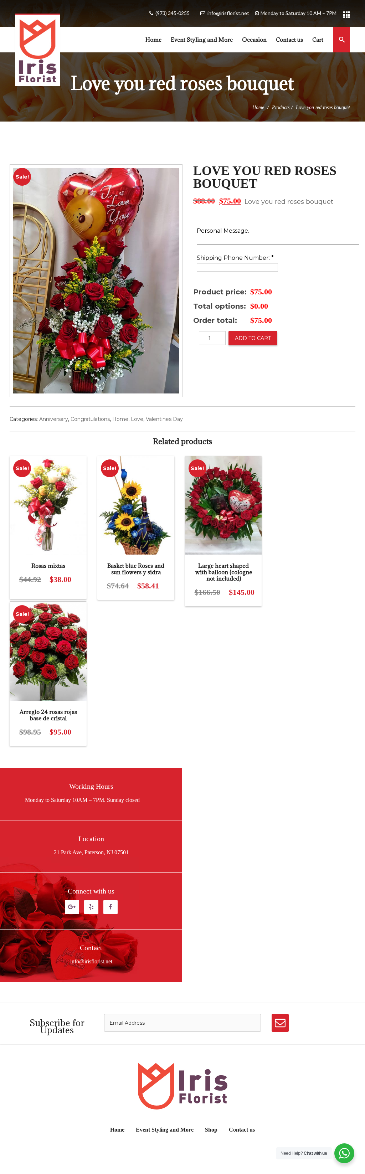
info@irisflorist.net (228, 13)
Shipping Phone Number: (235, 258)
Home (153, 39)
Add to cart (253, 338)
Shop (211, 1130)
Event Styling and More (202, 39)
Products (280, 107)
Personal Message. (223, 231)
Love (137, 419)
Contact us (289, 39)
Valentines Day (164, 419)
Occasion (254, 39)
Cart (317, 39)
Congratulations (90, 419)
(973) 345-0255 (172, 13)
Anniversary (53, 419)
